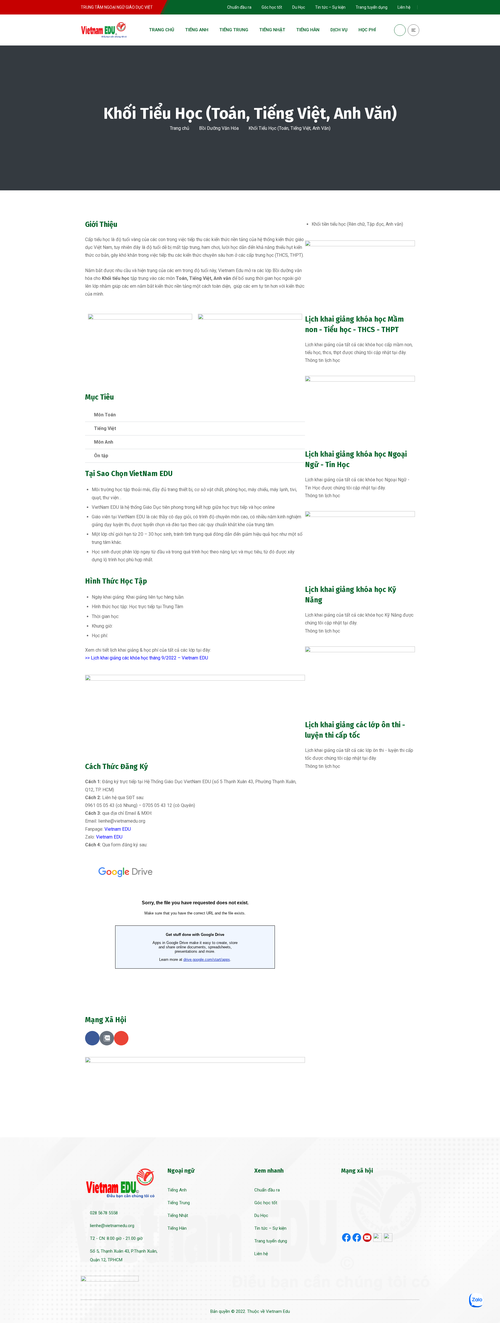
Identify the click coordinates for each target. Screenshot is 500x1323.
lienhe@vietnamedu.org (112, 1225)
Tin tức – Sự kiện (270, 1228)
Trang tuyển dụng (270, 1241)
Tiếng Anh (177, 1190)
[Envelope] (121, 1038)
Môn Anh (103, 442)
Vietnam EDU (117, 829)
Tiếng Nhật (178, 1215)
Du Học (261, 1215)
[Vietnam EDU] (104, 30)
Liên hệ (261, 1253)
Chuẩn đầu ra (267, 1190)
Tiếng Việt (105, 428)
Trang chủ (179, 128)
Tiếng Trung (179, 1202)
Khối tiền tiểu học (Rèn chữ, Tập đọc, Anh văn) (357, 224)
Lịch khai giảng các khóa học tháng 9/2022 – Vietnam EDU (149, 658)
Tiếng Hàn (177, 1228)
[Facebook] (92, 1038)
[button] (195, 415)
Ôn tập (101, 455)
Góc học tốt (265, 1202)
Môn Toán (105, 415)
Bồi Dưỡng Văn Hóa (219, 128)
